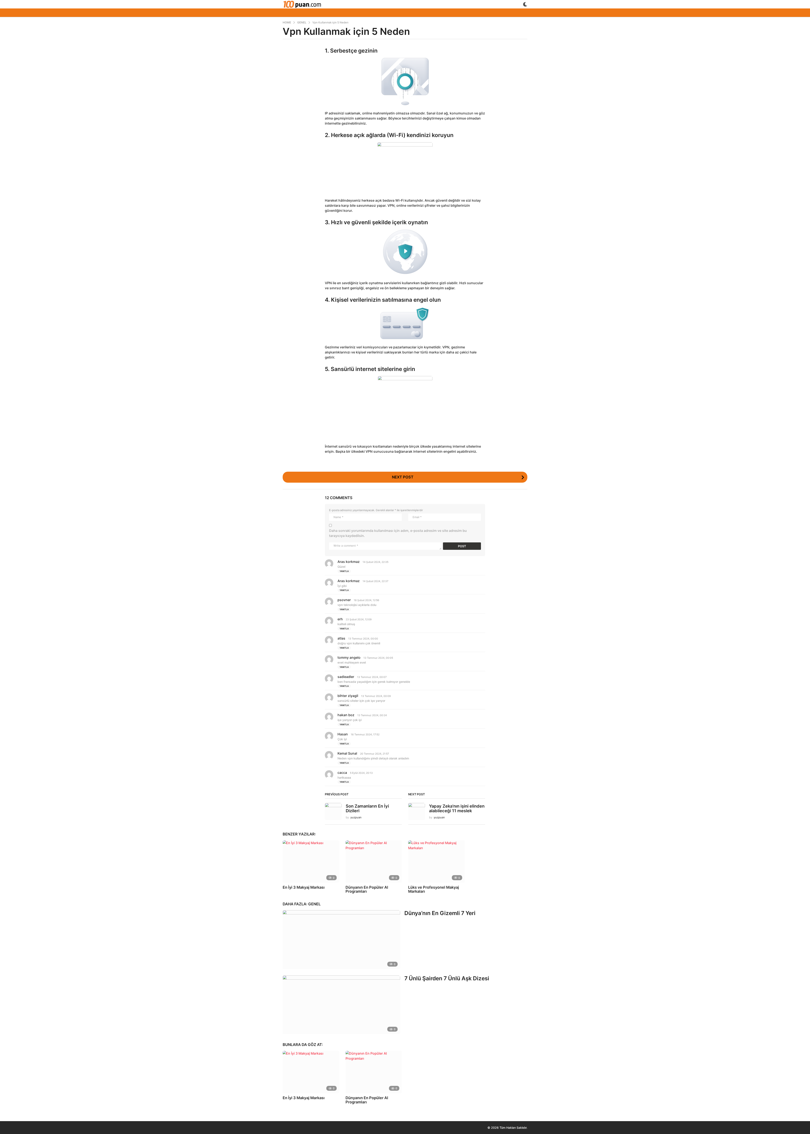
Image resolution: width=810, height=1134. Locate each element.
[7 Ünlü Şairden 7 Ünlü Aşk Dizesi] (341, 1004)
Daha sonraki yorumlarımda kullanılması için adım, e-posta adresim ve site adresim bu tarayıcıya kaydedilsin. (398, 533)
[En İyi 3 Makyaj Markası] (311, 861)
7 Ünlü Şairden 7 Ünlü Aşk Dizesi (446, 978)
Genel (314, 904)
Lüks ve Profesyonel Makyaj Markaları (433, 889)
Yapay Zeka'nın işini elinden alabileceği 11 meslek (457, 808)
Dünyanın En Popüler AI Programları (367, 889)
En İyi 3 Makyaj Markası (304, 887)
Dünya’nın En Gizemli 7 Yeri (439, 913)
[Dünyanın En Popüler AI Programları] (374, 861)
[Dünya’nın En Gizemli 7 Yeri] (341, 939)
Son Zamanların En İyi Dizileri (367, 808)
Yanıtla (344, 571)
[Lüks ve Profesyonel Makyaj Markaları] (436, 861)
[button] (525, 4)
